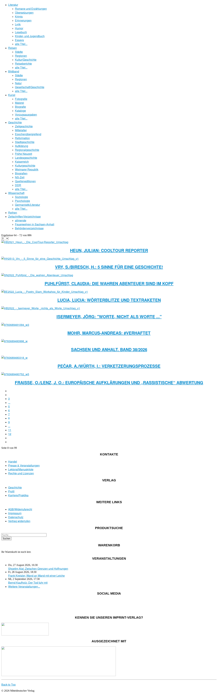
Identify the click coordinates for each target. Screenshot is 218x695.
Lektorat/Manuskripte (20, 469)
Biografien (21, 173)
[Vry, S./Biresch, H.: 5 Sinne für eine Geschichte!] (40, 259)
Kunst (11, 95)
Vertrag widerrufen (19, 521)
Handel (12, 461)
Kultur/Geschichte (25, 60)
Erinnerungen (23, 20)
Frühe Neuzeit (23, 154)
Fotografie (21, 99)
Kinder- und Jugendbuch (30, 36)
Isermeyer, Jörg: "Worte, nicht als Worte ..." (109, 316)
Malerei (19, 103)
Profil (11, 491)
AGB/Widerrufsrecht (20, 509)
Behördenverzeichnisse (29, 228)
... (9, 402)
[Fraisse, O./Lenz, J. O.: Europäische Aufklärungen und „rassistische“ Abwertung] (15, 374)
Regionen (21, 56)
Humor (19, 28)
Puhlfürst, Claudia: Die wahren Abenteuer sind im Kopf (109, 283)
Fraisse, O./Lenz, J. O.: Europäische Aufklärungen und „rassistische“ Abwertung (109, 382)
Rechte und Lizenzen (21, 473)
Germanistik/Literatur (27, 205)
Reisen (12, 48)
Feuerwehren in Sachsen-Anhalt (34, 224)
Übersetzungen (24, 12)
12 (9, 434)
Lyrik (18, 24)
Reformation (22, 138)
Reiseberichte (23, 63)
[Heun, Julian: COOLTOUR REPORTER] (34, 242)
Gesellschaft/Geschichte (29, 87)
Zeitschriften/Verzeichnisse (24, 216)
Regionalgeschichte (27, 150)
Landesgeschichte (26, 158)
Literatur (13, 5)
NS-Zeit (19, 177)
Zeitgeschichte (24, 126)
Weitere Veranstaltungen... (24, 586)
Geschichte (15, 122)
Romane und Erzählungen (31, 9)
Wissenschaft (16, 193)
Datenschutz (15, 517)
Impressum (14, 513)
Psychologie (22, 201)
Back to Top (8, 684)
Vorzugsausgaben (26, 114)
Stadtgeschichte (24, 142)
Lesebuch (21, 32)
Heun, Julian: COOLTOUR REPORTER (109, 250)
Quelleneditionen (25, 181)
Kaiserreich (22, 162)
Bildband (13, 71)
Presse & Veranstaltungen (24, 465)
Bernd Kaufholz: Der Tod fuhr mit (28, 583)
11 (9, 430)
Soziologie (21, 197)
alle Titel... (21, 44)
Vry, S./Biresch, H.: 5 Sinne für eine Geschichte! (109, 267)
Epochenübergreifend (28, 134)
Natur (18, 83)
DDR (18, 185)
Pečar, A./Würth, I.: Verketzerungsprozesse (109, 366)
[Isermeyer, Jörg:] (40, 308)
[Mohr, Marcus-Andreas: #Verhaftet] (15, 325)
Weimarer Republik (26, 169)
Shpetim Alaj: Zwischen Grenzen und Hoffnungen (38, 569)
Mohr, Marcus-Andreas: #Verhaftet (109, 333)
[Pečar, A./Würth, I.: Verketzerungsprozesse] (14, 358)
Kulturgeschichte (25, 165)
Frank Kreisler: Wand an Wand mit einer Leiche (36, 576)
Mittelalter (21, 130)
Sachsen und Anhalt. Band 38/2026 (109, 349)
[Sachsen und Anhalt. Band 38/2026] (14, 341)
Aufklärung (21, 146)
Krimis (19, 16)
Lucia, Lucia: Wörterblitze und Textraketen (109, 300)
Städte (19, 52)
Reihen (12, 213)
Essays (19, 40)
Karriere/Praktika (18, 495)
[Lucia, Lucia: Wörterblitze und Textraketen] (44, 292)
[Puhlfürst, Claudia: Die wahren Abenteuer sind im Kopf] (37, 275)
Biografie (20, 107)
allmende (20, 220)
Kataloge (20, 111)
